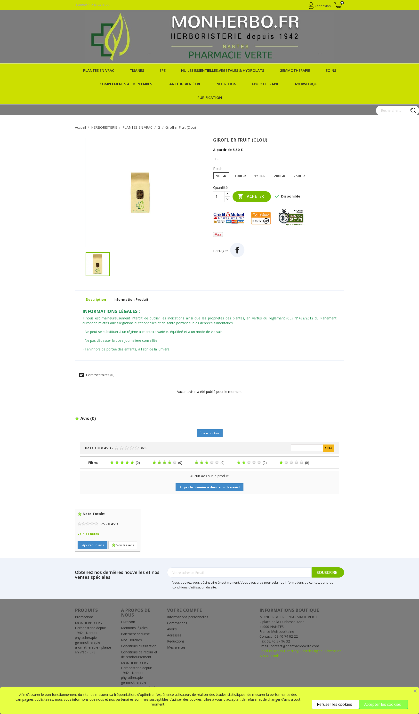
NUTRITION (226, 83)
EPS (163, 70)
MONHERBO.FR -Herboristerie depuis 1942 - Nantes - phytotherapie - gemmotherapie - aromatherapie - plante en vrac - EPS (93, 637)
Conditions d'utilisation (138, 646)
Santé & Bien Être (184, 83)
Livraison (128, 621)
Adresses (174, 635)
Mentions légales (134, 628)
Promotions (84, 617)
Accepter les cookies (382, 704)
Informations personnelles (187, 617)
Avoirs (172, 629)
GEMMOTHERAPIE (295, 70)
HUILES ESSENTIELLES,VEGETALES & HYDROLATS (222, 70)
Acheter (251, 196)
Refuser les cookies (334, 704)
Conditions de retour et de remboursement (139, 654)
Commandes (177, 623)
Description (96, 299)
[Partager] (237, 250)
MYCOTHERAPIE (265, 83)
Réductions (176, 641)
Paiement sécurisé (135, 634)
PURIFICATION (209, 97)
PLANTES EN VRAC (98, 70)
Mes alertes (176, 647)
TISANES (137, 70)
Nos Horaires (131, 640)
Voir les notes (88, 534)
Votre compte (184, 610)
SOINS (331, 70)
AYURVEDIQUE (307, 83)
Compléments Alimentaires (126, 83)
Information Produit (130, 299)
